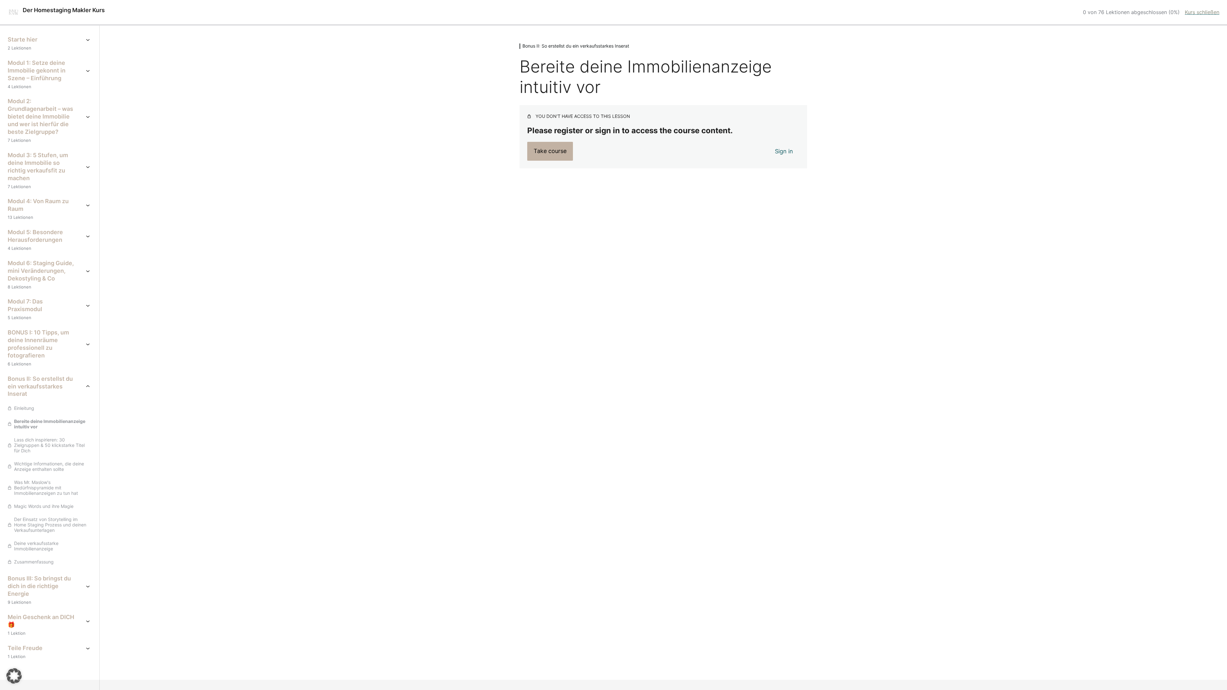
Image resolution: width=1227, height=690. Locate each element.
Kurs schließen (1202, 12)
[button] (14, 676)
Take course (550, 151)
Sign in (784, 151)
